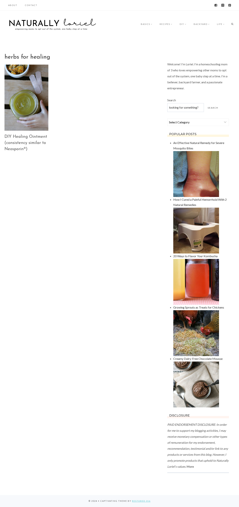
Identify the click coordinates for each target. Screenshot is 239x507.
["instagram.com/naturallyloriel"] (223, 5)
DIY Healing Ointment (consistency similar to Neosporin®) (25, 143)
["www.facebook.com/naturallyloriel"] (216, 5)
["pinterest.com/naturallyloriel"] (230, 5)
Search (171, 100)
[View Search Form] (232, 24)
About (12, 5)
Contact (31, 5)
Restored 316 (141, 501)
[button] (151, 24)
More (190, 466)
